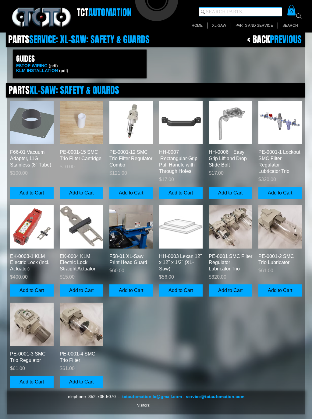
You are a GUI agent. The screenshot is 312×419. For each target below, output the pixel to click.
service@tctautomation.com (215, 396)
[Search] (298, 16)
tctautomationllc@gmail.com (152, 396)
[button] (291, 10)
